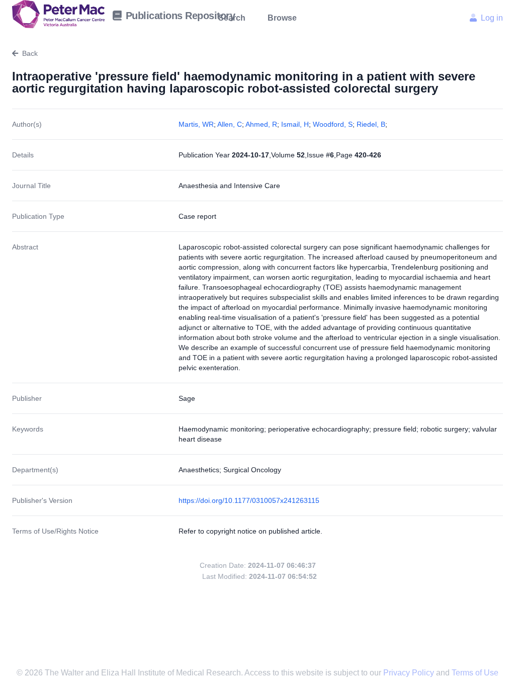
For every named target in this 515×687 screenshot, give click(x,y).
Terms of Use (475, 672)
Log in (492, 18)
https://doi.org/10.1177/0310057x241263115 (249, 500)
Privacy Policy (409, 672)
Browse (282, 18)
